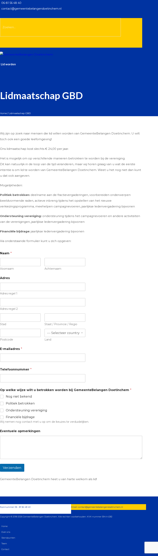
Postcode (6, 339)
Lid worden (8, 64)
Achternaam (53, 268)
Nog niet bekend (19, 396)
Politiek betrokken (20, 403)
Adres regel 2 (9, 309)
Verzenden (12, 468)
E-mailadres (11, 349)
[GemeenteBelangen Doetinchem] (26, 54)
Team (4, 543)
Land (48, 339)
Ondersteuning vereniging (26, 410)
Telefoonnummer (16, 369)
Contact (5, 549)
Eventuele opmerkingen (20, 431)
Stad (3, 324)
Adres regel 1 (8, 293)
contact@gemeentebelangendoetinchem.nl (100, 507)
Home (3, 113)
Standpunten (8, 537)
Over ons (5, 532)
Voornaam (7, 268)
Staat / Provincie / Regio (61, 324)
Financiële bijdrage (20, 417)
